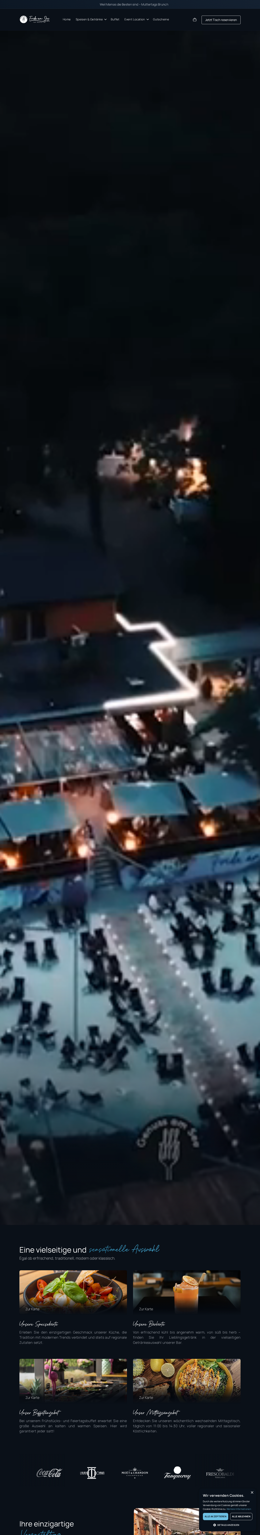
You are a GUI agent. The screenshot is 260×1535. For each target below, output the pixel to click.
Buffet (115, 19)
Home (67, 19)
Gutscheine (161, 19)
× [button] (251, 1492)
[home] (34, 19)
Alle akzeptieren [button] (216, 1516)
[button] (91, 19)
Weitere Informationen (239, 1509)
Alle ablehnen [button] (241, 1516)
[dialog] (227, 1510)
